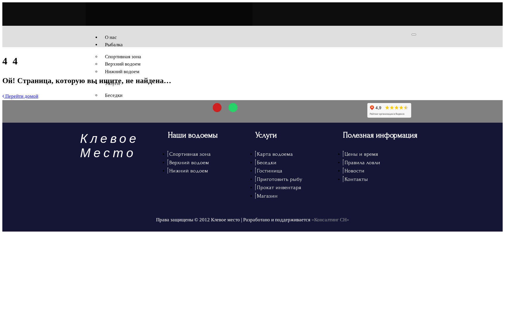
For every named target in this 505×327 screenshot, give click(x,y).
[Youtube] (217, 107)
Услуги (112, 83)
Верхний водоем (123, 64)
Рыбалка (114, 44)
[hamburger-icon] (413, 34)
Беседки (113, 95)
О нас (111, 37)
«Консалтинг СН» (330, 219)
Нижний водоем (122, 71)
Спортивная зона (123, 56)
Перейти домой (21, 96)
